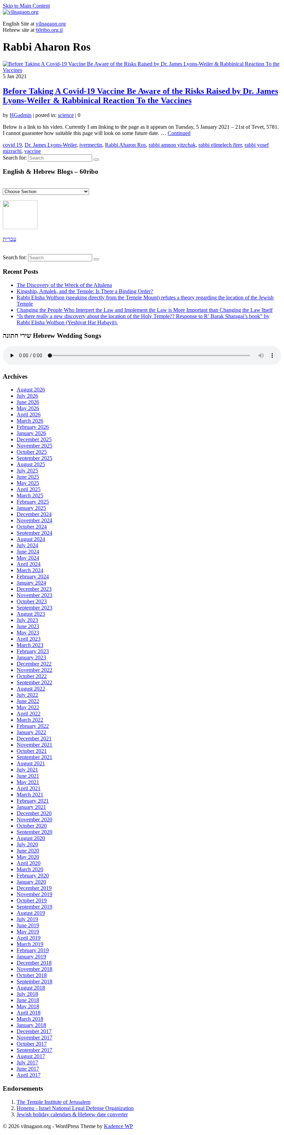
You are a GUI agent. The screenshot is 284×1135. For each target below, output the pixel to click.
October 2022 (32, 676)
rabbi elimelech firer (220, 145)
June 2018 (28, 1000)
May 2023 (28, 633)
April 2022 (29, 714)
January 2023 (31, 657)
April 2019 (29, 938)
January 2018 (31, 1025)
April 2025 (29, 489)
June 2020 (28, 851)
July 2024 (27, 545)
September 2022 (34, 682)
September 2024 (34, 533)
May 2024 (28, 558)
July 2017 (27, 1062)
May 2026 (28, 408)
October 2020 (32, 826)
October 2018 (32, 975)
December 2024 (34, 514)
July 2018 (27, 994)
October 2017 (32, 1044)
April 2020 (29, 863)
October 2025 (32, 452)
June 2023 (28, 626)
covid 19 (12, 145)
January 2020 (31, 882)
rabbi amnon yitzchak (172, 145)
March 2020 (30, 869)
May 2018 (28, 1006)
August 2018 (31, 988)
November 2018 (34, 969)
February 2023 (33, 651)
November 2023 (34, 595)
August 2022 (31, 689)
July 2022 (27, 695)
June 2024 (28, 552)
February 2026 (33, 427)
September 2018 (34, 981)
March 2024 (30, 570)
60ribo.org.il (49, 30)
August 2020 (31, 838)
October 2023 (32, 601)
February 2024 (33, 576)
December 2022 (34, 664)
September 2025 (34, 458)
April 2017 (29, 1075)
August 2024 (31, 539)
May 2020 (28, 857)
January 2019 (31, 957)
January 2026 (31, 433)
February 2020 (33, 876)
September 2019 (34, 907)
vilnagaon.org (51, 24)
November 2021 (34, 745)
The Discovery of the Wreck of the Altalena (64, 285)
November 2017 (34, 1038)
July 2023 (27, 620)
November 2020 (34, 819)
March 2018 (30, 1019)
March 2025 (30, 495)
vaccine (32, 151)
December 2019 (34, 888)
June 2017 (28, 1069)
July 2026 (27, 396)
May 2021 (28, 782)
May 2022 (28, 707)
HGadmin (21, 115)
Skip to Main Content (26, 6)
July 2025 (27, 471)
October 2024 (32, 527)
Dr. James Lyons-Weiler (51, 145)
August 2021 (31, 763)
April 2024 (29, 564)
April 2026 (29, 414)
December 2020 (34, 813)
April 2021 (29, 788)
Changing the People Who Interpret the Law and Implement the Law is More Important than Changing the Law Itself (145, 310)
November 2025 (34, 446)
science (66, 115)
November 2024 (34, 520)
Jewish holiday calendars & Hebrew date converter (72, 1114)
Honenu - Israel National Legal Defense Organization (75, 1108)
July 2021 (27, 770)
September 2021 (34, 757)
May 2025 (28, 483)
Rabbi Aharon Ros (125, 145)
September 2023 (34, 608)
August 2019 (31, 913)
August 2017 (31, 1056)
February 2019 (33, 950)
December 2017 (34, 1031)
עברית (9, 239)
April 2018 (29, 1013)
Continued (179, 133)
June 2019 (28, 925)
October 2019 (32, 900)
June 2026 (28, 402)
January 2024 (31, 583)
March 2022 (30, 720)
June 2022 (28, 701)
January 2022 (31, 732)
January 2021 (31, 807)
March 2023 (30, 645)
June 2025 (28, 477)
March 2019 (30, 944)
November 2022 (34, 670)
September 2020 (34, 832)
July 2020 (27, 844)
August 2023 (31, 614)
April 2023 (29, 639)
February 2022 (33, 726)
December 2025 (34, 439)
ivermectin (90, 145)
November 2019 (34, 894)
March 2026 (30, 421)
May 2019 (28, 932)
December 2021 (34, 738)
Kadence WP (118, 1126)
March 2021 (30, 795)
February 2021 (33, 801)
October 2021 (32, 751)
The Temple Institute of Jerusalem (53, 1102)
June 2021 (28, 776)
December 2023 (34, 589)
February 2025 (33, 502)
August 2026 (31, 390)
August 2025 (31, 464)
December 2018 (34, 963)
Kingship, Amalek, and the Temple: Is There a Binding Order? (85, 291)
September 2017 (34, 1050)
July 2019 (27, 919)
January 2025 (31, 508)
